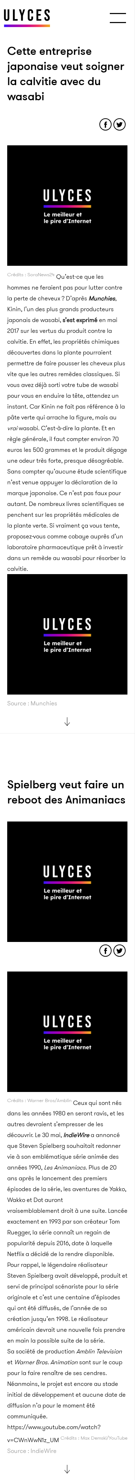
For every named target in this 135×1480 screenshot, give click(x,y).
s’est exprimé (80, 320)
